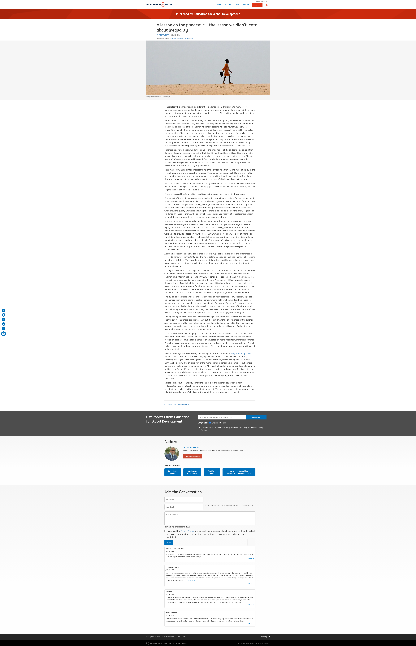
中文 (191, 38)
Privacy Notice (187, 531)
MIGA (178, 643)
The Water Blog (212, 472)
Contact (246, 5)
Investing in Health (172, 472)
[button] (267, 5)
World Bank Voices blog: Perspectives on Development (239, 472)
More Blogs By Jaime (193, 456)
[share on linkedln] (3, 324)
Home (219, 5)
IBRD (165, 643)
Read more (191, 580)
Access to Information (168, 637)
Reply (250, 559)
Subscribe (256, 417)
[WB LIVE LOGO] (257, 5)
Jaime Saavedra (163, 35)
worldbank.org (262, 1)
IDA (169, 643)
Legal (148, 637)
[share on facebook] (3, 315)
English (167, 38)
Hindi (224, 423)
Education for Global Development (217, 14)
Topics (237, 5)
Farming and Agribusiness (192, 472)
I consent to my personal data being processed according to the (232, 428)
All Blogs (228, 5)
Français (173, 38)
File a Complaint (265, 637)
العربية (186, 38)
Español (180, 38)
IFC (173, 643)
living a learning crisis (241, 353)
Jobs (178, 637)
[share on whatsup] (3, 328)
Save (169, 542)
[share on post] (3, 319)
